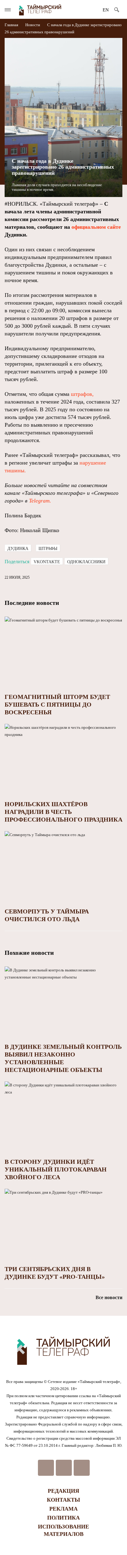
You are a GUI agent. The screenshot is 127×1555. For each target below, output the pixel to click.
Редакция (63, 1491)
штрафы (48, 548)
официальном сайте (96, 227)
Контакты (63, 1500)
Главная (12, 25)
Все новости (109, 1297)
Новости (32, 25)
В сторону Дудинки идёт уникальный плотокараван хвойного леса (56, 1169)
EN (106, 9)
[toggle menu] (8, 10)
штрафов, (82, 394)
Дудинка (17, 548)
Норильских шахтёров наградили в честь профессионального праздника (63, 812)
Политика (63, 1518)
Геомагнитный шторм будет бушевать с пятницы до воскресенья (57, 704)
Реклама (63, 1509)
